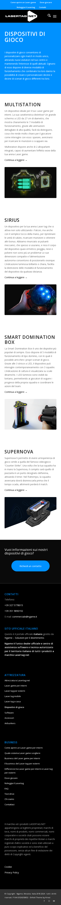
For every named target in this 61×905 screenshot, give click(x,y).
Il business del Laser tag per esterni (22, 763)
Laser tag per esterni (15, 690)
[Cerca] (47, 16)
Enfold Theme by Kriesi (40, 897)
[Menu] (54, 16)
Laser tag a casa (13, 701)
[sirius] (30, 299)
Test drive (9, 793)
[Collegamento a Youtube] (54, 900)
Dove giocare (46, 2)
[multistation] (30, 182)
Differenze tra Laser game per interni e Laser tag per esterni (29, 770)
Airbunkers (10, 723)
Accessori (9, 717)
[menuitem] (23, 2)
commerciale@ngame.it (24, 616)
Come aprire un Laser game (23, 2)
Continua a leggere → (16, 160)
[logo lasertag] (25, 16)
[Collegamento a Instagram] (49, 900)
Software (9, 712)
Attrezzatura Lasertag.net (17, 680)
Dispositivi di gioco (14, 707)
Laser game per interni (16, 685)
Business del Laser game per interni (22, 758)
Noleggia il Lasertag (26, 7)
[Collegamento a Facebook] (44, 900)
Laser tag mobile (13, 696)
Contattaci (9, 804)
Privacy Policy (12, 872)
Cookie (8, 866)
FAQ (6, 788)
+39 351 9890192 (14, 610)
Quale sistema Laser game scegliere (22, 753)
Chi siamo (9, 799)
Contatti (42, 7)
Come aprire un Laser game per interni (24, 747)
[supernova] (30, 512)
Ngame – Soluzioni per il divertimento (24, 637)
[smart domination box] (30, 414)
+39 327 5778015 (14, 605)
